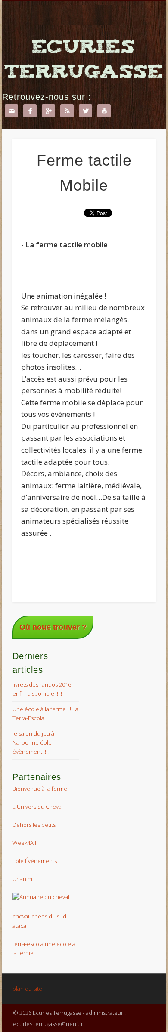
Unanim (22, 879)
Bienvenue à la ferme (39, 788)
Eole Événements (34, 861)
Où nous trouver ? (53, 627)
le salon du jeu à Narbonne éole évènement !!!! (33, 742)
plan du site (27, 988)
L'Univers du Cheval (37, 806)
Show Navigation (134, 178)
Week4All (24, 843)
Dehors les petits (34, 825)
